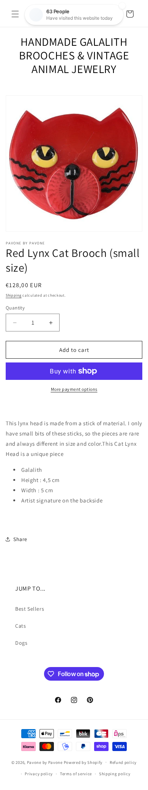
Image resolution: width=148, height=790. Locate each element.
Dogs (21, 642)
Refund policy (123, 762)
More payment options (74, 389)
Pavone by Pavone (45, 762)
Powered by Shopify (83, 762)
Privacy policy (39, 773)
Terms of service (76, 773)
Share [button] (20, 539)
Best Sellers (29, 608)
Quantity (15, 308)
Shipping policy (115, 773)
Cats (20, 625)
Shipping (14, 295)
